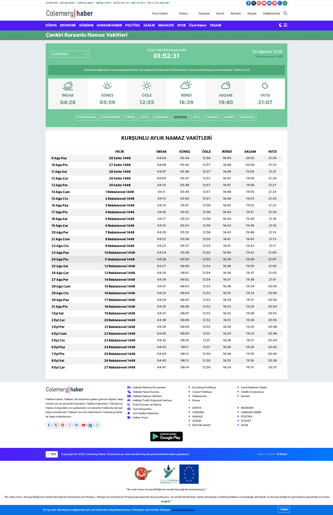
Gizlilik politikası (183, 510)
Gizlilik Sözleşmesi (252, 391)
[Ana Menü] (285, 25)
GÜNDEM (86, 25)
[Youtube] (83, 425)
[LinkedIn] (76, 425)
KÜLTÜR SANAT (201, 425)
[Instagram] (69, 425)
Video (183, 13)
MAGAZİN (166, 25)
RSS (53, 454)
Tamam (284, 509)
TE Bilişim (281, 454)
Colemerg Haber (227, 497)
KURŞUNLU (180, 117)
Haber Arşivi (140, 417)
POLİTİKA (132, 25)
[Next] (90, 425)
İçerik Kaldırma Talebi (254, 387)
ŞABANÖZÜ (247, 117)
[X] (56, 425)
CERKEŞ (130, 117)
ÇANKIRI (229, 117)
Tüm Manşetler (142, 409)
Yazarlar (204, 13)
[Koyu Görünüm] (280, 25)
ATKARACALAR (86, 117)
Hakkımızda (271, 13)
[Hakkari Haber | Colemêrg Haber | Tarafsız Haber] (70, 13)
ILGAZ (145, 117)
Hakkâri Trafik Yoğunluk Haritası (152, 400)
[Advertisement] (28, 101)
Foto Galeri (160, 13)
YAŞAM (215, 25)
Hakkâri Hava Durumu (146, 391)
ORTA (196, 117)
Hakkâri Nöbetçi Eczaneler (149, 387)
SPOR (181, 25)
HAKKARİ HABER (109, 25)
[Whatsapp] (97, 425)
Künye (252, 13)
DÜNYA (51, 25)
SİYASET (246, 420)
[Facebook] (49, 425)
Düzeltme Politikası (204, 387)
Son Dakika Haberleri (146, 413)
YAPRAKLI (212, 117)
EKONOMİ (68, 25)
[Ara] (285, 13)
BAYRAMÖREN (111, 117)
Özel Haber (198, 25)
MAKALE (197, 416)
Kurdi (220, 13)
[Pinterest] (63, 425)
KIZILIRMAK (161, 117)
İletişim (236, 13)
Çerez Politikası (202, 391)
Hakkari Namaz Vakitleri (147, 396)
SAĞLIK (149, 25)
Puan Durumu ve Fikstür (147, 404)
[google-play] (167, 436)
